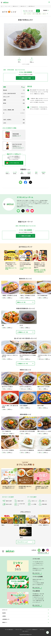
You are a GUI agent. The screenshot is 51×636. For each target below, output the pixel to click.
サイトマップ (43, 629)
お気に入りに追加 (26, 78)
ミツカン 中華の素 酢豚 (8, 109)
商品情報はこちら (16, 135)
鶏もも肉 (5, 90)
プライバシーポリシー (20, 629)
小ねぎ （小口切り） (7, 119)
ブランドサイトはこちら (17, 147)
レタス (4, 122)
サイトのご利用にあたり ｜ (10, 629)
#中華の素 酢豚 (10, 69)
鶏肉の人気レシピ (23, 6)
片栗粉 (4, 99)
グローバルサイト (25, 631)
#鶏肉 (4, 69)
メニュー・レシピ (7, 6)
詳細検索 (45, 10)
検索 (38, 11)
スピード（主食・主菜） (37, 13)
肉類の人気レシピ (15, 6)
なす (25, 13)
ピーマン (29, 13)
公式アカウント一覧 (42, 552)
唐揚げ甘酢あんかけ (32, 6)
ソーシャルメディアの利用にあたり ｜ (32, 629)
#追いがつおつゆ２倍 (20, 69)
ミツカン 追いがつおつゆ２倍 (9, 93)
